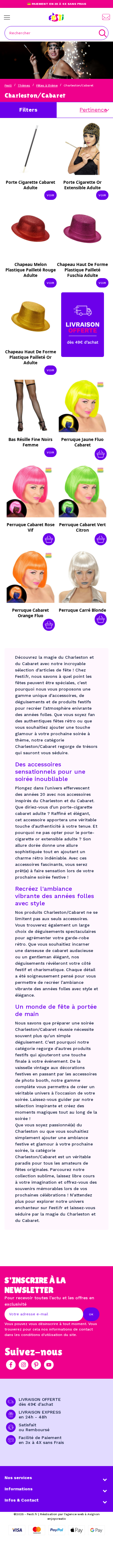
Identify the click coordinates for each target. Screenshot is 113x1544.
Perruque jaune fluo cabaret (82, 442)
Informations (19, 1488)
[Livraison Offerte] (82, 324)
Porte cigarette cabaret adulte (30, 184)
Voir (50, 195)
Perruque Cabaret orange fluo (30, 612)
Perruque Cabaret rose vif (31, 527)
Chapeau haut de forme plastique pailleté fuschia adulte (82, 269)
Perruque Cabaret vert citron (82, 527)
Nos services (18, 1477)
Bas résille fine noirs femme (30, 442)
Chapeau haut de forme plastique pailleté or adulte (30, 357)
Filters (28, 109)
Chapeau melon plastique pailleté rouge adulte (30, 269)
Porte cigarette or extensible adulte (82, 184)
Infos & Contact (22, 1500)
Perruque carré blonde (82, 610)
